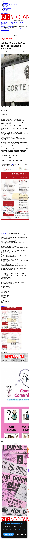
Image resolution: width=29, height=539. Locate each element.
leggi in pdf (3, 233)
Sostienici (5, 9)
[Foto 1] (11, 328)
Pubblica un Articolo (13, 28)
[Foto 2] (11, 350)
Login (2, 13)
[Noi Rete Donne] (6, 39)
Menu (2, 24)
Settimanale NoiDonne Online (10, 4)
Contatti (5, 10)
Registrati (6, 13)
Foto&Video (6, 6)
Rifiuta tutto (20, 534)
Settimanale (11, 22)
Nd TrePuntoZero (7, 8)
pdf (12, 164)
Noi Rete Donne (9, 26)
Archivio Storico (4, 28)
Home (4, 1)
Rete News (5, 5)
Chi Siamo (5, 3)
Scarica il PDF (4, 306)
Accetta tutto (8, 534)
